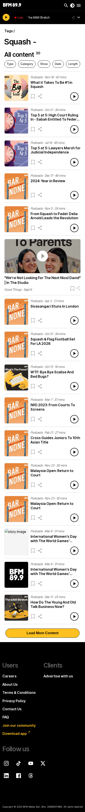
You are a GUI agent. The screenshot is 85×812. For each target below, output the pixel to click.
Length (73, 64)
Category (26, 64)
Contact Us (12, 709)
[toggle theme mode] (72, 5)
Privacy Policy (14, 701)
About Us (10, 684)
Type (10, 64)
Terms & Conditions (19, 692)
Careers (9, 676)
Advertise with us (58, 676)
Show (44, 64)
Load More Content (42, 633)
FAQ (5, 717)
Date (58, 64)
